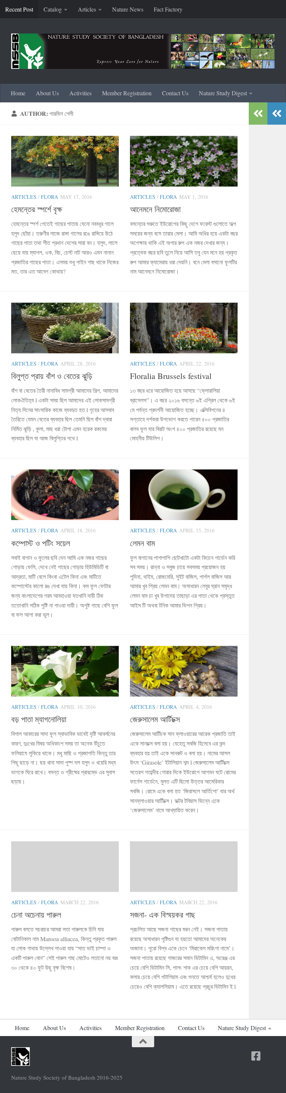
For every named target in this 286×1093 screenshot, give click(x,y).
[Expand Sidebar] (276, 113)
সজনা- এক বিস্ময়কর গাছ (162, 914)
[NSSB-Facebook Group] (269, 1056)
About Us (47, 93)
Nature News (127, 9)
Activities (80, 93)
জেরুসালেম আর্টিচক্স (155, 719)
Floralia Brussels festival (171, 375)
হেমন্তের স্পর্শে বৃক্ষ (36, 209)
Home (18, 93)
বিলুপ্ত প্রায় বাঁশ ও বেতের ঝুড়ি (51, 375)
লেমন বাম (142, 543)
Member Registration (127, 93)
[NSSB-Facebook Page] (256, 1056)
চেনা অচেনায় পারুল (36, 914)
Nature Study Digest (223, 93)
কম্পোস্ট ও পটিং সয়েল (40, 543)
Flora (49, 196)
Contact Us (175, 93)
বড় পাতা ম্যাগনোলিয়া (38, 719)
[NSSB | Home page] (143, 51)
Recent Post (19, 9)
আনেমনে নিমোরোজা (155, 209)
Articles (87, 9)
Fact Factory (168, 9)
